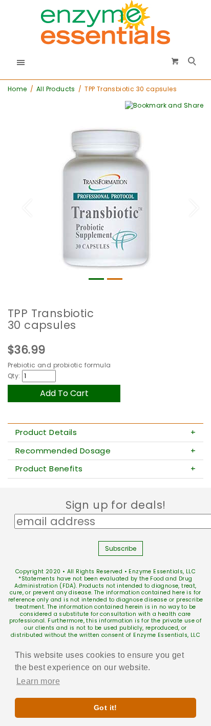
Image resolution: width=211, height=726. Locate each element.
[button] (22, 203)
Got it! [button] (105, 707)
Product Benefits (48, 469)
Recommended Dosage (63, 451)
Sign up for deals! (120, 505)
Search (193, 62)
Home (17, 89)
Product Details (46, 432)
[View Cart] (175, 61)
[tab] (105, 433)
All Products (55, 89)
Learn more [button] (38, 681)
